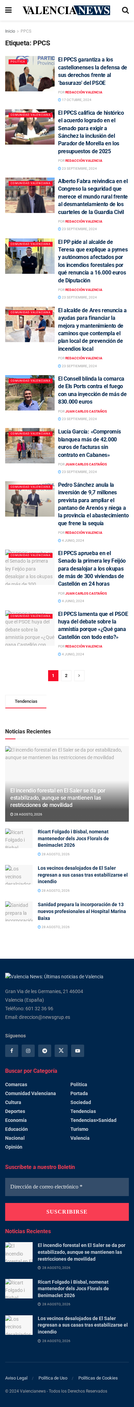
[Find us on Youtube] (77, 1051)
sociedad (80, 1102)
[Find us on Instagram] (28, 1051)
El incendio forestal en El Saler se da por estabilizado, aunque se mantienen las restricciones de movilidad (57, 797)
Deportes (15, 1111)
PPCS (26, 31)
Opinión (13, 1147)
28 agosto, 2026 (27, 814)
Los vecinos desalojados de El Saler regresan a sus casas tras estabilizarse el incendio (83, 874)
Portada (79, 1093)
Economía (16, 1120)
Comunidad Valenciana (31, 114)
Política (18, 61)
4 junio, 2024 (72, 540)
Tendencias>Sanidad (93, 1120)
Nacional (15, 1138)
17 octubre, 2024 (76, 100)
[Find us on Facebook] (11, 1051)
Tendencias (83, 1111)
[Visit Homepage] (67, 10)
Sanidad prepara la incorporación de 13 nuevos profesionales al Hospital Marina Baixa (82, 911)
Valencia (80, 1138)
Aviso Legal (16, 1378)
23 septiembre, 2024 (79, 168)
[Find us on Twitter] (61, 1051)
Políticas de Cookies (98, 1378)
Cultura (13, 1102)
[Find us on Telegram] (44, 1051)
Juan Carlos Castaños (86, 411)
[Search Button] (125, 10)
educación (16, 1129)
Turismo (79, 1129)
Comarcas (16, 1084)
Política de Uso (52, 1378)
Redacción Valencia (83, 92)
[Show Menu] (8, 10)
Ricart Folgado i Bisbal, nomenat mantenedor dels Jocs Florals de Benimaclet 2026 (73, 838)
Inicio (10, 31)
